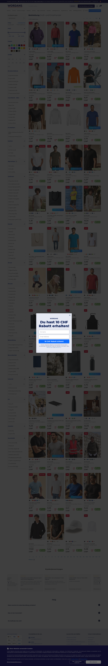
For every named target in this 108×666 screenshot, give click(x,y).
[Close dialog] (69, 315)
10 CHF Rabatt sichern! (54, 341)
